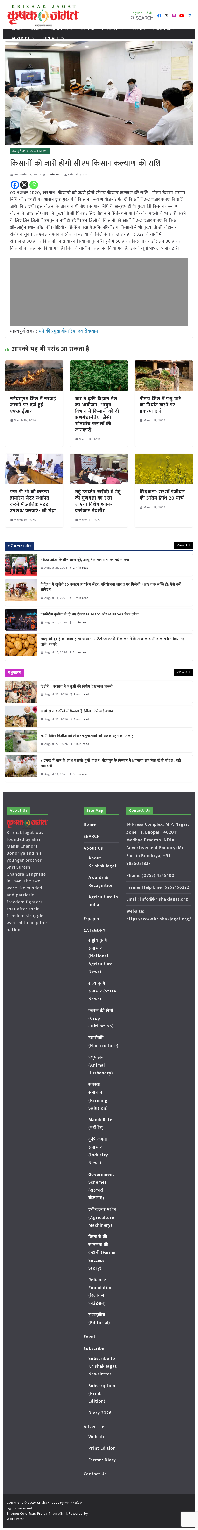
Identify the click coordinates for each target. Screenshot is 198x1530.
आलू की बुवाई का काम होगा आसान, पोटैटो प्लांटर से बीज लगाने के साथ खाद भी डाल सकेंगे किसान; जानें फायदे (112, 641)
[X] (24, 185)
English (137, 13)
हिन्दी (149, 13)
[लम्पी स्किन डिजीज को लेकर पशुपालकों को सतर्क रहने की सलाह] (21, 741)
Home (17, 29)
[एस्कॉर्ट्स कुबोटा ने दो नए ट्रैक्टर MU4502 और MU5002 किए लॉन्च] (21, 620)
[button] (70, 29)
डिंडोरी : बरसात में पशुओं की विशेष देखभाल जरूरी (77, 687)
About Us (59, 29)
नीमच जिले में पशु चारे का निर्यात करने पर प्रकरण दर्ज (160, 405)
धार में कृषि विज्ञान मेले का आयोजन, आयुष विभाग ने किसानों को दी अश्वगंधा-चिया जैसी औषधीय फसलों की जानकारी (97, 414)
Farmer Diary (102, 1460)
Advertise (21, 38)
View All (183, 545)
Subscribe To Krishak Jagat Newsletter (102, 1366)
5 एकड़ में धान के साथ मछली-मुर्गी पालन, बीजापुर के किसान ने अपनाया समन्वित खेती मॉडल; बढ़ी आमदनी (111, 763)
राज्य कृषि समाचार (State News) (30, 151)
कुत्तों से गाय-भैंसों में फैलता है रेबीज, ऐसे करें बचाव (77, 711)
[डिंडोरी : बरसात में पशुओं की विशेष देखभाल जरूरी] (21, 692)
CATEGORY (111, 29)
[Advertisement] (99, 292)
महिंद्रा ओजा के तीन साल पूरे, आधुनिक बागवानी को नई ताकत (85, 560)
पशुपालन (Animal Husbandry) (100, 1065)
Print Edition (102, 1448)
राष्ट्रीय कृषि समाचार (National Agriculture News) (100, 956)
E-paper (87, 29)
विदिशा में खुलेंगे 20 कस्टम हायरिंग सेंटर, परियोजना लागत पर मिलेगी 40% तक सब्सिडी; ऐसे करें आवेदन (111, 587)
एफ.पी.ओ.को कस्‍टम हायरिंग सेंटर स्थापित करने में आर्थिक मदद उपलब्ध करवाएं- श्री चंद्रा (33, 501)
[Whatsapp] (33, 185)
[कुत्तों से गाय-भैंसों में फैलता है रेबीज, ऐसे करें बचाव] (21, 716)
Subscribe (162, 29)
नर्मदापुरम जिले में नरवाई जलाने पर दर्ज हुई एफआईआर (33, 405)
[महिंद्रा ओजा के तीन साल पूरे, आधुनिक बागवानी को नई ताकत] (21, 565)
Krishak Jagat (77, 174)
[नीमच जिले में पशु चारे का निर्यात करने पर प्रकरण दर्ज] (163, 363)
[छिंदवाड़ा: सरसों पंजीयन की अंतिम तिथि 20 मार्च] (163, 457)
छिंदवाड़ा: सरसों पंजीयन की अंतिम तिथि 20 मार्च (162, 495)
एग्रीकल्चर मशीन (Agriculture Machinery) (102, 1217)
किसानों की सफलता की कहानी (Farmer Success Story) (102, 1252)
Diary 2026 (100, 1413)
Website (97, 1436)
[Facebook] (15, 185)
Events (139, 29)
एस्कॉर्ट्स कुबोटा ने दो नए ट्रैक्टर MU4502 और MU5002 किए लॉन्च (90, 614)
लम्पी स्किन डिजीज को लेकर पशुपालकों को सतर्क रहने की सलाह (87, 736)
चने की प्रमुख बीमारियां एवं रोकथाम (68, 331)
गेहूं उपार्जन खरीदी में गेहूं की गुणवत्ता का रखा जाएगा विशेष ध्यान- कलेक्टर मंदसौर (98, 501)
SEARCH (36, 29)
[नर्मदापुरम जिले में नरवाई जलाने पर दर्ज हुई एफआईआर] (34, 363)
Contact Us (53, 38)
